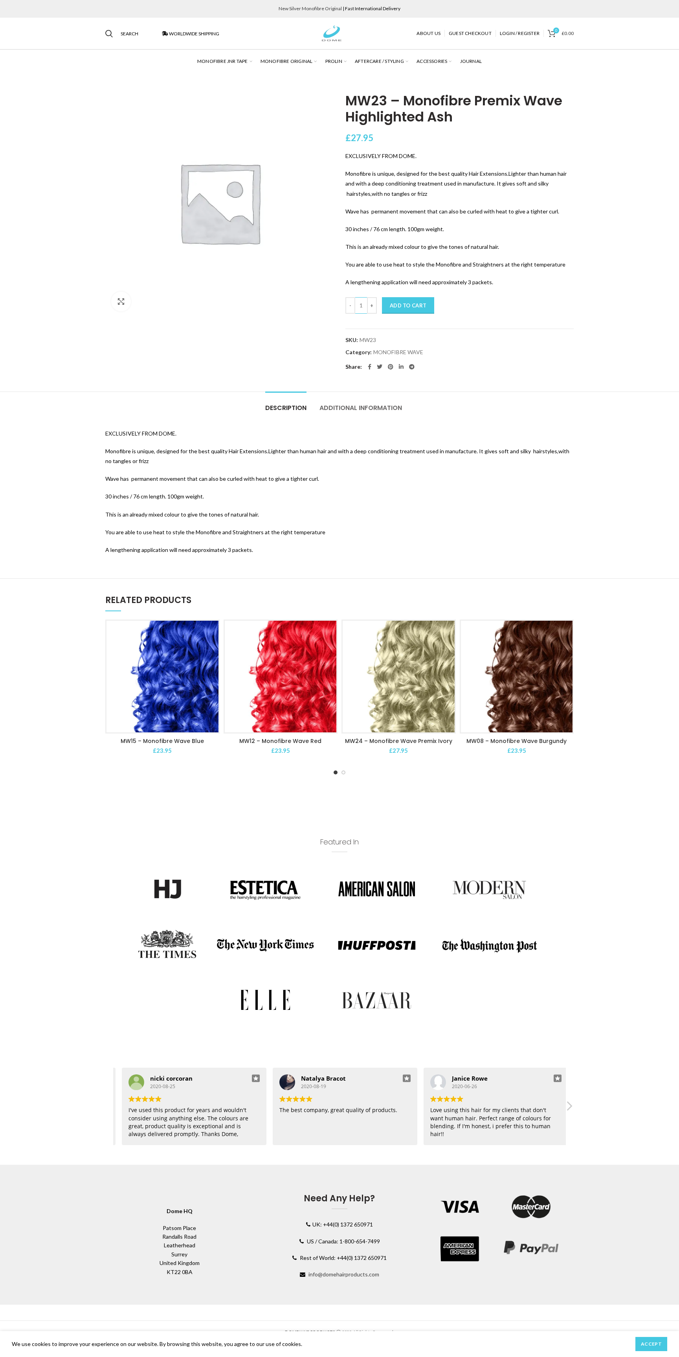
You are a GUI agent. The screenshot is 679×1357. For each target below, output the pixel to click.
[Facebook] (369, 367)
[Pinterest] (390, 367)
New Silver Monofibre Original (310, 8)
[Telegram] (411, 367)
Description (285, 407)
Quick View (212, 633)
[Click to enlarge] (121, 301)
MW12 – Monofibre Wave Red (280, 741)
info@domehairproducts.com (343, 1274)
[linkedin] (401, 367)
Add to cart (408, 305)
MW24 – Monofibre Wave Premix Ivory (398, 741)
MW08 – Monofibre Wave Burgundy (516, 741)
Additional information (360, 407)
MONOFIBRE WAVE (398, 352)
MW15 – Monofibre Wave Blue (162, 741)
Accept (651, 1344)
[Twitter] (379, 367)
